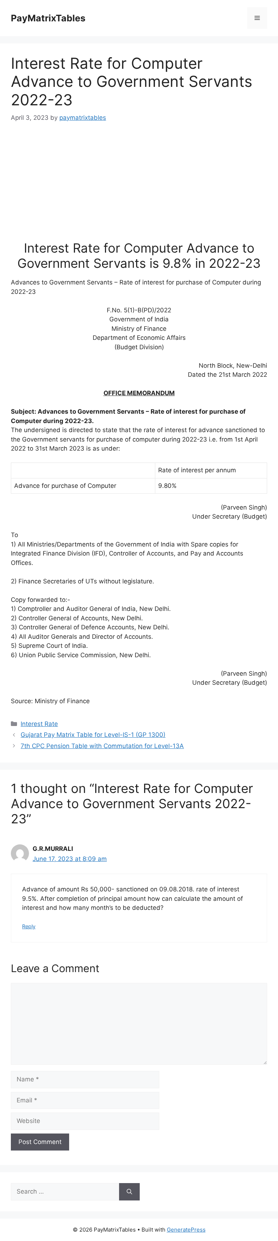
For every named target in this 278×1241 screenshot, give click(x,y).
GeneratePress (186, 1229)
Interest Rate (39, 723)
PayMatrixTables (48, 18)
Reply (28, 926)
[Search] (129, 1191)
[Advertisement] (139, 186)
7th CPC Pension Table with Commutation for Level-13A (102, 746)
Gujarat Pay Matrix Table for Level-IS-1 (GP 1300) (93, 734)
